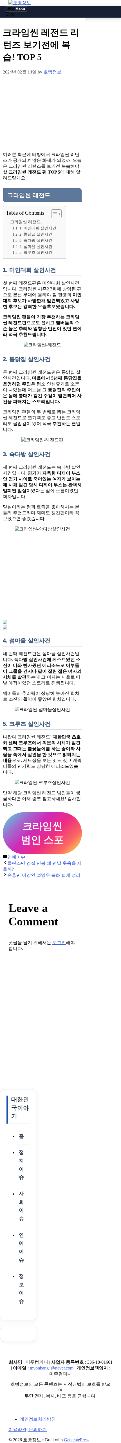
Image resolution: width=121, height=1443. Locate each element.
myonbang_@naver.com (51, 1368)
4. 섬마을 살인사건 (35, 247)
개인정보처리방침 (38, 1419)
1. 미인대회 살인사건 (37, 228)
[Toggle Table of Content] (53, 214)
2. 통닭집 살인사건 (35, 234)
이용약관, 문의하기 (27, 1429)
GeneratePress (76, 1439)
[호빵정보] (19, 2)
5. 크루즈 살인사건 (35, 252)
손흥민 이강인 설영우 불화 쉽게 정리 (43, 875)
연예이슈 (16, 857)
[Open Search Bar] (10, 15)
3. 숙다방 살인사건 (35, 240)
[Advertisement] (42, 112)
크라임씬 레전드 (25, 221)
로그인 (59, 942)
